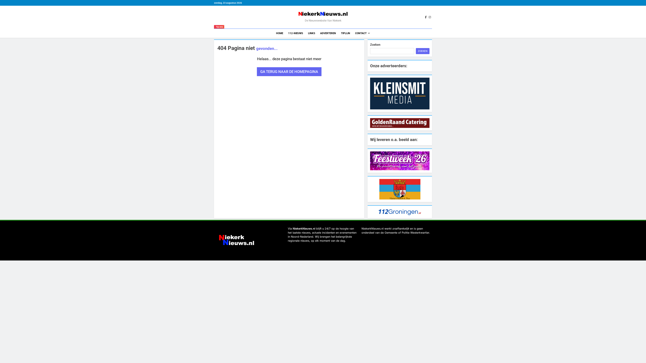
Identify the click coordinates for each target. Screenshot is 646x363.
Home (279, 33)
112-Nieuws (295, 33)
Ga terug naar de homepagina (289, 72)
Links (311, 33)
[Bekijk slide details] (399, 93)
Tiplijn (345, 33)
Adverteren (328, 33)
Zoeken (375, 44)
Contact (361, 33)
